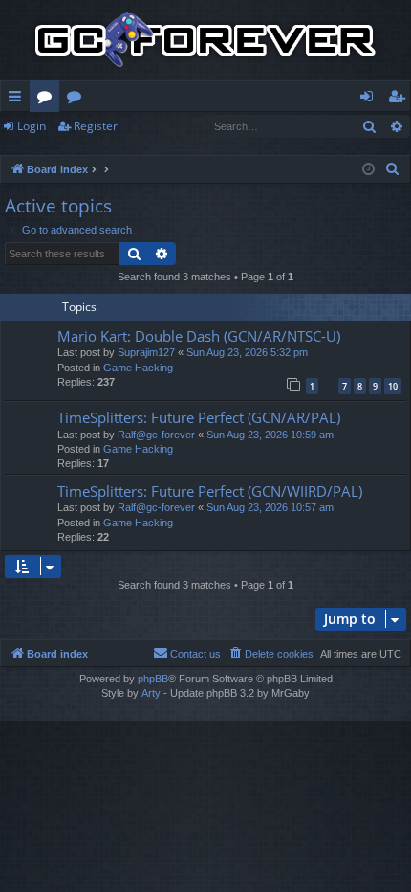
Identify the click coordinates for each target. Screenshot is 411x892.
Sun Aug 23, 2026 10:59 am (270, 434)
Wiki (78, 99)
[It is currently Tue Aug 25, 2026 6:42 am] (368, 170)
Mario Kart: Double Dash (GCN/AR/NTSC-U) (198, 336)
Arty (151, 693)
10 (393, 386)
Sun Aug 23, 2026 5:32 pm (247, 352)
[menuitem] (392, 169)
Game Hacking (138, 367)
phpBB (153, 678)
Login (31, 126)
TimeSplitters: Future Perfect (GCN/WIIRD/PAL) (209, 491)
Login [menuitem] (370, 99)
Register (96, 126)
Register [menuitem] (400, 99)
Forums (48, 99)
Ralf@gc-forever (156, 434)
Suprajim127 (146, 352)
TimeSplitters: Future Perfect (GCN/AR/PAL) (198, 417)
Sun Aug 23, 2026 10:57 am (270, 507)
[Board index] (205, 40)
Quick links (19, 99)
